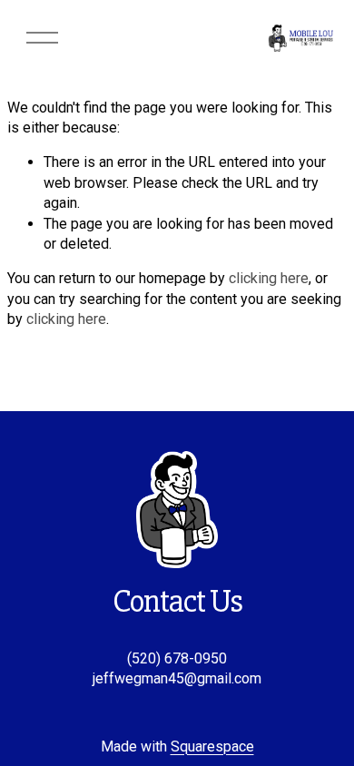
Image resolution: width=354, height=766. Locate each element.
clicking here (269, 278)
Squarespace (212, 746)
